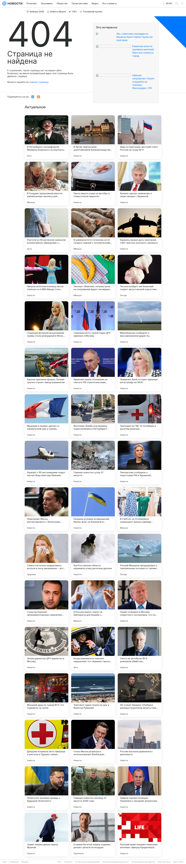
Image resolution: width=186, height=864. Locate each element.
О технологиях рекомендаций (87, 862)
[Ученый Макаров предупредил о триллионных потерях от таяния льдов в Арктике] (139, 555)
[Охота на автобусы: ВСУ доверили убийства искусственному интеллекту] (139, 648)
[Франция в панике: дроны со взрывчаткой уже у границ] (46, 416)
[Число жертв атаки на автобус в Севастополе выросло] (93, 183)
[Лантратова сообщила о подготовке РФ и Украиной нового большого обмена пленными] (139, 462)
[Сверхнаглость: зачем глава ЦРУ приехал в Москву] (93, 323)
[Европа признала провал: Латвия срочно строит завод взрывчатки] (46, 369)
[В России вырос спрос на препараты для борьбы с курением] (93, 602)
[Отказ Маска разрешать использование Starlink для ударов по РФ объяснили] (93, 741)
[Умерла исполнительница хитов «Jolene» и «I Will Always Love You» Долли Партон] (46, 276)
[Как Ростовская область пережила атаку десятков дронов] (93, 555)
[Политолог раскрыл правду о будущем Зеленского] (46, 788)
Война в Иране (58, 11)
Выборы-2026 (37, 11)
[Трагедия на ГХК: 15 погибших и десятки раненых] (139, 416)
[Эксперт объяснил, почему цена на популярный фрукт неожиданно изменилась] (93, 276)
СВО (74, 11)
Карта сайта (178, 862)
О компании (14, 862)
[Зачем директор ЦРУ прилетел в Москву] (46, 648)
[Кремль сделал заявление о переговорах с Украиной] (139, 183)
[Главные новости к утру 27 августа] (93, 462)
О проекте (68, 862)
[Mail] (4, 3)
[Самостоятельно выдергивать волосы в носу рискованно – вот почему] (46, 555)
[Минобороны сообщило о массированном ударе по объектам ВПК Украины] (139, 323)
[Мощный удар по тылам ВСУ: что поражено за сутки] (46, 695)
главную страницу (38, 82)
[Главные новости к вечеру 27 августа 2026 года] (93, 788)
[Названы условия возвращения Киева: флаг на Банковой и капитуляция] (93, 509)
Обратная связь (164, 862)
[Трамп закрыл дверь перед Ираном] (46, 834)
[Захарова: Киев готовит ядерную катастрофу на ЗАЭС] (139, 369)
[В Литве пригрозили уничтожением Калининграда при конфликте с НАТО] (93, 137)
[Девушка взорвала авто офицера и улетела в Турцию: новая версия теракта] (46, 741)
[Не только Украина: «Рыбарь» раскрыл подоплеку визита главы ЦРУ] (139, 695)
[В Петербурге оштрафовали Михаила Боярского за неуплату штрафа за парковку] (46, 137)
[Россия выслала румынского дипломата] (139, 741)
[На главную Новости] (14, 3)
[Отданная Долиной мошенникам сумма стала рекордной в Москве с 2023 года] (46, 323)
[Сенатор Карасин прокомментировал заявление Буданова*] (46, 602)
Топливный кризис (93, 11)
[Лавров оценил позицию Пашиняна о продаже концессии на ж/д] (139, 788)
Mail (4, 862)
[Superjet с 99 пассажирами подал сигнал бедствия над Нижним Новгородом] (46, 462)
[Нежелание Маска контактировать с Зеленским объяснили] (46, 509)
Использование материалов (143, 862)
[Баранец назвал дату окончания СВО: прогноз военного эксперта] (139, 230)
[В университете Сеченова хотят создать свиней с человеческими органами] (93, 230)
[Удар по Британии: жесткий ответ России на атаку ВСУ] (139, 137)
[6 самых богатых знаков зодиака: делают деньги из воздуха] (93, 834)
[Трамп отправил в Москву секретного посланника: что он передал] (139, 602)
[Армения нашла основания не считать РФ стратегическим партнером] (93, 369)
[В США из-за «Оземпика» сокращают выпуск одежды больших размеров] (139, 509)
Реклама (24, 862)
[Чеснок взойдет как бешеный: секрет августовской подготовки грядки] (139, 276)
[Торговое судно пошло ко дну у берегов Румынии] (93, 695)
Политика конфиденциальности (115, 862)
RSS (59, 862)
